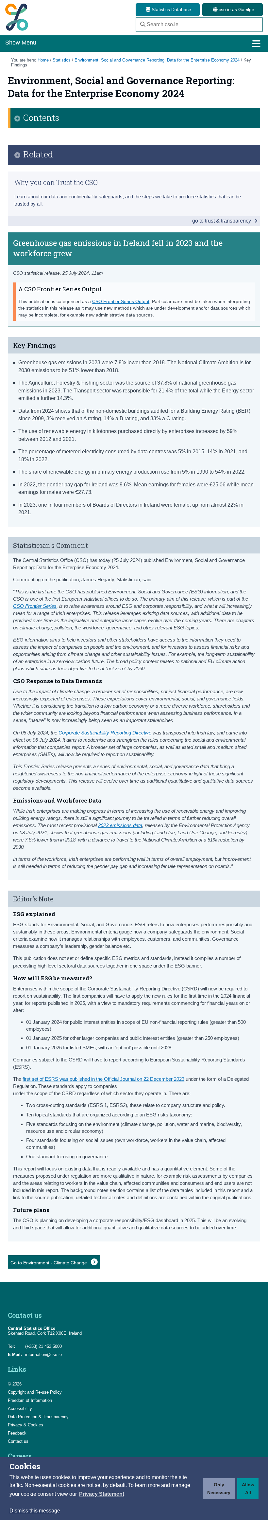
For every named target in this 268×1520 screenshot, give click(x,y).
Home (43, 60)
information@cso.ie (43, 1354)
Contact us (18, 1441)
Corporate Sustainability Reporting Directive (105, 732)
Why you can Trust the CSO (56, 182)
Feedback (17, 1433)
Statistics (62, 60)
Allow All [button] (248, 1488)
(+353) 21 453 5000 (43, 1346)
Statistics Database (170, 9)
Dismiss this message (34, 1510)
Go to (49, 1262)
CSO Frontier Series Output (120, 301)
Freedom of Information (30, 1400)
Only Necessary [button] (218, 1488)
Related (38, 155)
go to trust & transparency (222, 221)
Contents (41, 118)
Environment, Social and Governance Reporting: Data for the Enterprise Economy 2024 (157, 60)
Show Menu (20, 42)
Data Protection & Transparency (38, 1416)
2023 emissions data (120, 825)
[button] (101, 1494)
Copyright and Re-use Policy (35, 1392)
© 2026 (15, 1384)
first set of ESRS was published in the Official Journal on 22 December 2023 (103, 1079)
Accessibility (20, 1408)
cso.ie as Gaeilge (235, 9)
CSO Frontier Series (35, 606)
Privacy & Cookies (25, 1424)
